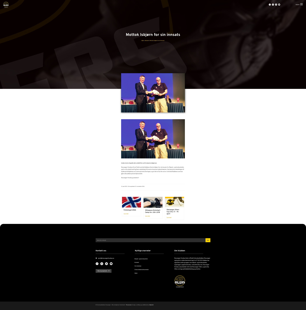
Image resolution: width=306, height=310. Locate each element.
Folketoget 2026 (130, 210)
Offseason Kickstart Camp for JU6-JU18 (152, 211)
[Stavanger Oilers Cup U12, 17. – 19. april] (174, 202)
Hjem (142, 40)
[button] (299, 4)
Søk (208, 240)
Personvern (129, 304)
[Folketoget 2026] (131, 202)
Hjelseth (151, 304)
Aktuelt (147, 40)
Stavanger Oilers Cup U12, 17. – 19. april (173, 212)
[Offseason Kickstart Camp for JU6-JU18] (153, 202)
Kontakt (136, 262)
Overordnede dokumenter (141, 269)
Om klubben (137, 266)
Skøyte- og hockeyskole (141, 258)
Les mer (126, 214)
